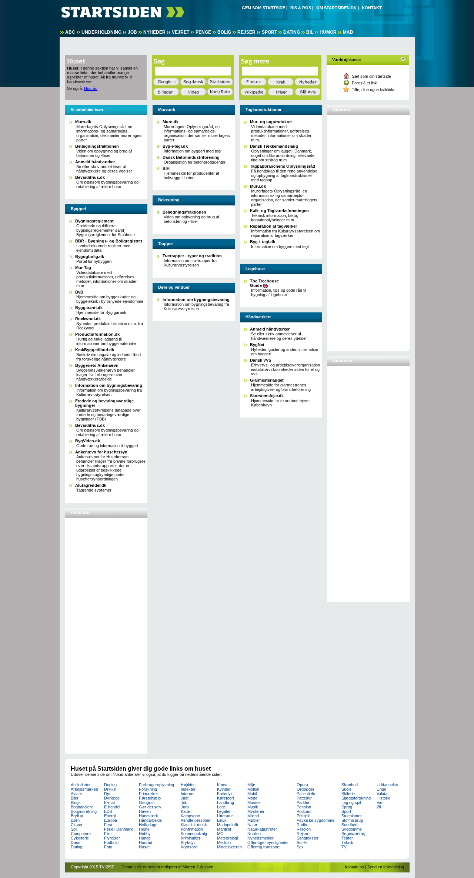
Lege (221, 807)
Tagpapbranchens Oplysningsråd (282, 166)
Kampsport (190, 816)
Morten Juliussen (198, 867)
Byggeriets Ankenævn (96, 365)
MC (220, 833)
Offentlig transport (263, 847)
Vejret (180, 32)
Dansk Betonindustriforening (191, 157)
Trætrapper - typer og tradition (192, 256)
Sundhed (349, 824)
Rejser (246, 32)
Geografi (146, 802)
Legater (224, 811)
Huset (144, 847)
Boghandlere (82, 807)
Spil (74, 829)
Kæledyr (224, 793)
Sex (300, 847)
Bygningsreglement (94, 221)
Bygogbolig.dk (89, 256)
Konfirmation (192, 829)
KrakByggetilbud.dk (94, 350)
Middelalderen (229, 847)
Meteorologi (227, 838)
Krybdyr (188, 842)
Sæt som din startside (371, 76)
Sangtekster (307, 838)
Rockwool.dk (88, 318)
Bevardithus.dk (90, 177)
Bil (309, 32)
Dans (75, 842)
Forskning (148, 789)
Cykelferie (80, 838)
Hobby (145, 833)
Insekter (188, 789)
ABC (70, 32)
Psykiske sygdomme (315, 820)
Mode (252, 798)
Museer (254, 802)
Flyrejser (112, 838)
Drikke (110, 789)
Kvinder (224, 789)
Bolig (224, 32)
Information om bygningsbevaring (108, 385)
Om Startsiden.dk (336, 8)
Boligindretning (84, 811)
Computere (81, 833)
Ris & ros (300, 8)
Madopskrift (227, 824)
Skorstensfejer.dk (267, 395)
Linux (222, 820)
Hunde (145, 838)
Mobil (252, 793)
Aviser (76, 793)
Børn (75, 820)
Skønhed (349, 785)
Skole (346, 789)
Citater (77, 824)
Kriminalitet (190, 838)
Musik (252, 807)
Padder (303, 802)
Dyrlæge (112, 798)
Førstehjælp (150, 798)
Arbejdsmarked (84, 789)
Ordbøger (305, 789)
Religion (304, 829)
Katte (185, 811)
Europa (110, 820)
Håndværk (148, 816)
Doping (110, 785)
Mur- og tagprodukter (271, 122)
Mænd (253, 816)
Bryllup (77, 816)
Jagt (184, 798)
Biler (75, 798)
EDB (108, 811)
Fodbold (111, 842)
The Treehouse (264, 283)
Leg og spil (351, 802)
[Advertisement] (96, 633)
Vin (379, 802)
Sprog (346, 807)
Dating (291, 32)
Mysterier (255, 811)
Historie (383, 798)
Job (132, 32)
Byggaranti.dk (89, 307)
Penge (203, 32)
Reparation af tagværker (273, 226)
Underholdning (101, 32)
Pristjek (303, 816)
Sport (269, 32)
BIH (166, 168)
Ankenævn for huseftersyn (101, 452)
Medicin (224, 842)
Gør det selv (150, 807)
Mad (348, 32)
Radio (302, 824)
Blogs (76, 802)
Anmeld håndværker (95, 162)
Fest (108, 824)
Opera (302, 785)
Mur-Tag (83, 267)
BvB (79, 292)
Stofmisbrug (352, 820)
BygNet (257, 344)
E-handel (112, 807)
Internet (187, 793)
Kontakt (372, 8)
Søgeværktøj (353, 833)
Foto (108, 847)
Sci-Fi (302, 842)
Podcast (304, 811)
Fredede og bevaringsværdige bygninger (104, 403)
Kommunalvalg (194, 833)
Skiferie (348, 793)
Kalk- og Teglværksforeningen (279, 210)
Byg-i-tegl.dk (175, 146)
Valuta (382, 793)
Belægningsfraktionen (97, 146)
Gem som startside (263, 8)
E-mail (109, 802)
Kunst (222, 785)
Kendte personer (196, 820)
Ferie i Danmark (118, 829)
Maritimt (224, 829)
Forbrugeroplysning (156, 785)
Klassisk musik (194, 824)
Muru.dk (258, 186)
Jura (185, 807)
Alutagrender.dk (90, 485)
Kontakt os (354, 867)
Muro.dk (83, 122)
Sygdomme (351, 829)
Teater (347, 838)
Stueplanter (351, 816)
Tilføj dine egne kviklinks (373, 89)
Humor (328, 32)
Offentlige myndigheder (268, 842)
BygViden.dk (87, 441)
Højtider (188, 785)
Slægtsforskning (356, 798)
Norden (254, 833)
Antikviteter (81, 785)
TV (344, 847)
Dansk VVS (260, 360)
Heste (144, 829)
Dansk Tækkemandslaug (274, 146)
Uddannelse (387, 785)
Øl (379, 807)
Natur (252, 824)
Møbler (253, 820)
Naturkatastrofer (262, 829)
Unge (381, 789)
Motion (253, 789)
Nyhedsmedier (260, 838)
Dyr (107, 793)
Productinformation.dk (97, 334)
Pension (304, 807)
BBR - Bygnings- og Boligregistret (108, 241)
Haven (145, 811)
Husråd (90, 88)
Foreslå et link (364, 83)
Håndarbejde (150, 820)
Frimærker (148, 793)
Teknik (347, 842)
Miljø (251, 785)
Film (107, 833)
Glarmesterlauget (267, 380)
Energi (110, 816)
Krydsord (189, 847)
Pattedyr (304, 798)
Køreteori (225, 798)
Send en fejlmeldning (385, 867)
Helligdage (148, 824)
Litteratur (225, 816)
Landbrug (225, 802)
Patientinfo (306, 793)
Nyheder (154, 32)
